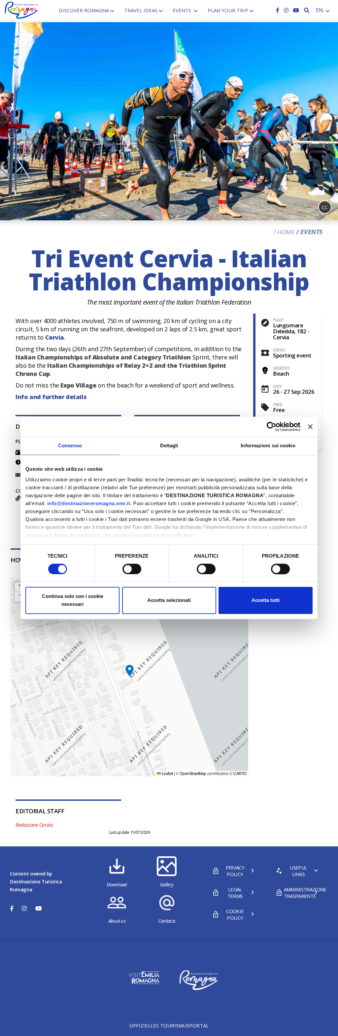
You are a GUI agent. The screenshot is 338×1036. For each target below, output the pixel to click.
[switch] (131, 569)
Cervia (54, 337)
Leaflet (167, 773)
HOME (285, 232)
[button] (129, 670)
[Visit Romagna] (21, 9)
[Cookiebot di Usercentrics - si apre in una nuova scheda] (271, 426)
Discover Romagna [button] (84, 10)
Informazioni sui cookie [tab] (268, 445)
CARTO (240, 773)
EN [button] (320, 10)
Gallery (166, 884)
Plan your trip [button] (228, 10)
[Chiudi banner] (310, 426)
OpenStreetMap (193, 773)
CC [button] (325, 207)
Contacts (166, 920)
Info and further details (51, 397)
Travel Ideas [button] (140, 10)
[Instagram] (287, 10)
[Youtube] (296, 10)
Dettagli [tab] (169, 445)
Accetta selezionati (169, 600)
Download (117, 884)
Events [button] (182, 10)
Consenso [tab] (70, 445)
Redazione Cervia (34, 825)
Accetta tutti (266, 600)
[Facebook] (278, 10)
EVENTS (311, 232)
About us (117, 920)
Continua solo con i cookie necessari (72, 600)
